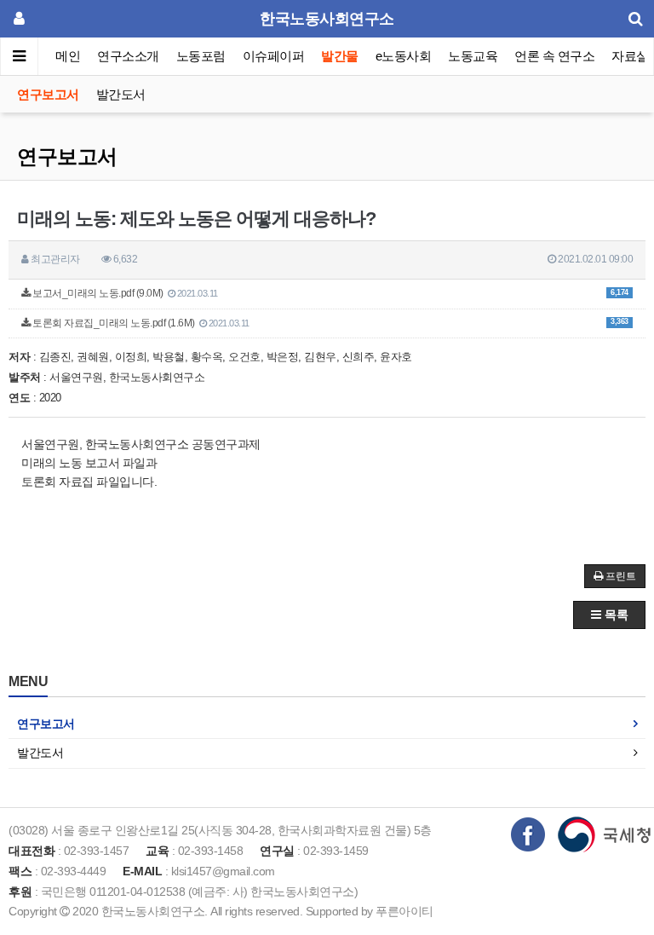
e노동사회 (404, 56)
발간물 (340, 56)
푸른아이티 (404, 911)
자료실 (630, 56)
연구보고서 (48, 94)
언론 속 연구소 (554, 56)
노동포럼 (201, 56)
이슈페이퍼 (274, 56)
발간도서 (121, 94)
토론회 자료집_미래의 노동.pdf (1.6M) (329, 323)
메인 (67, 56)
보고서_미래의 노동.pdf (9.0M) (329, 293)
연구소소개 (128, 56)
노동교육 (472, 56)
